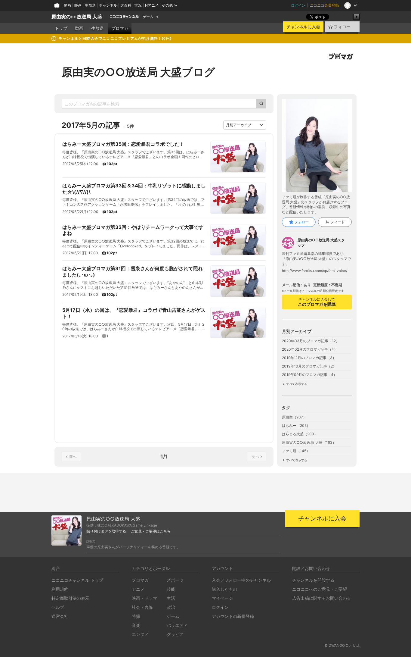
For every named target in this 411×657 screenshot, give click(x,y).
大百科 (125, 5)
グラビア (175, 634)
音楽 (136, 625)
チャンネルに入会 (303, 26)
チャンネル (108, 5)
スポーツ (175, 580)
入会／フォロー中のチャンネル (241, 580)
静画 (78, 5)
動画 (67, 5)
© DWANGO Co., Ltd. (342, 645)
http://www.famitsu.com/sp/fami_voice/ (314, 271)
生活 (171, 598)
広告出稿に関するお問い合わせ (321, 598)
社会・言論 (142, 607)
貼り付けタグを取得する (106, 531)
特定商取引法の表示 (70, 598)
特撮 (136, 616)
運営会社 (59, 616)
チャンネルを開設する (313, 580)
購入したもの (224, 589)
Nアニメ (152, 5)
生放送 (90, 5)
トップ (61, 28)
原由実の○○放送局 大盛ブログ (138, 72)
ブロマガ (119, 28)
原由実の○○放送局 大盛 (76, 16)
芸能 (171, 589)
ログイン (298, 5)
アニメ (138, 589)
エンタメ (140, 634)
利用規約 (59, 589)
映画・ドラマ (144, 598)
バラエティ (177, 625)
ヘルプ (57, 607)
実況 (138, 5)
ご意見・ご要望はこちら (151, 531)
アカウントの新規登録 (233, 616)
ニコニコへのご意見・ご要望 (319, 589)
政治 (171, 607)
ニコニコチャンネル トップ (77, 580)
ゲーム (148, 17)
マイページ (222, 598)
